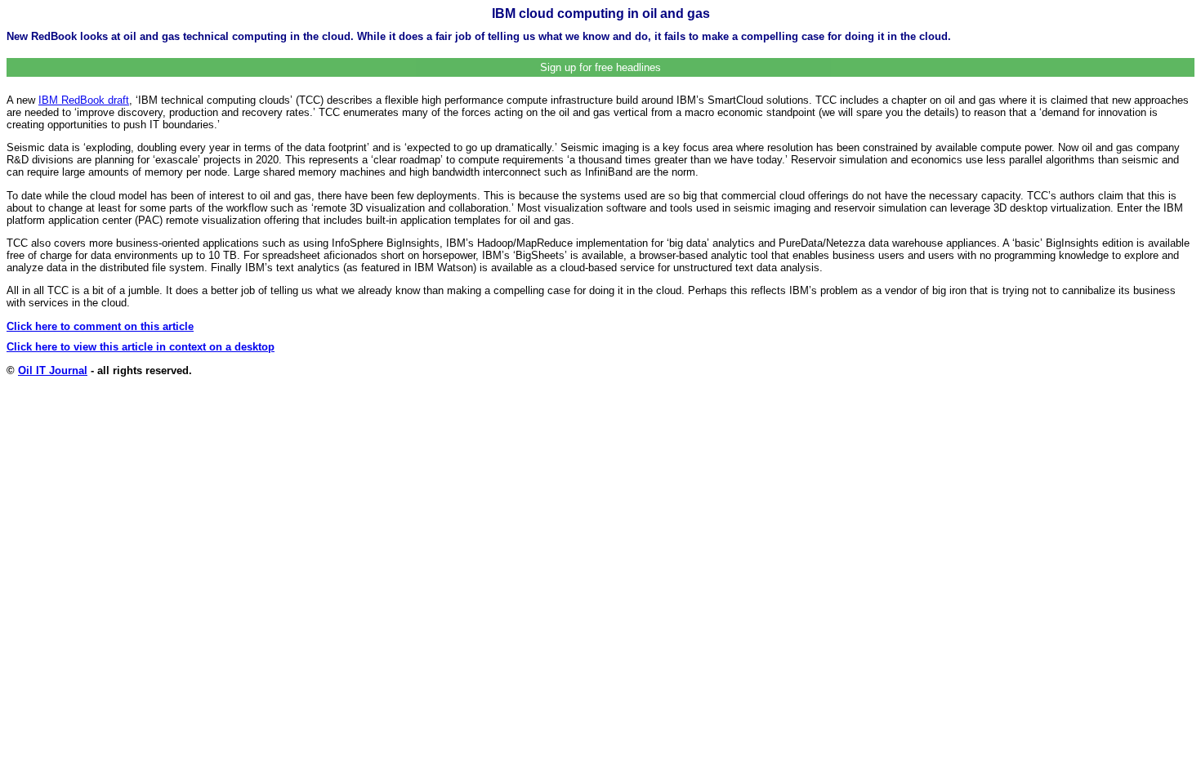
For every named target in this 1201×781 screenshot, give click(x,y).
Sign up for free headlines (600, 67)
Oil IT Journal (52, 370)
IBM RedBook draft (83, 100)
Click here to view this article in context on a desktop (141, 347)
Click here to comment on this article (100, 326)
